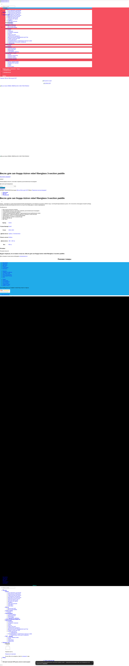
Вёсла (6, 25)
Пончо (9, 65)
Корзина (5, 271)
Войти (4, 12)
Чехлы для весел (12, 39)
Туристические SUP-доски (14, 12)
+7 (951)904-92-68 (7, 70)
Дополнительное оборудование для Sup (18, 37)
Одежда (7, 60)
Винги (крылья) (12, 49)
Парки (9, 64)
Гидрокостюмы (6, 284)
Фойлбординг (8, 47)
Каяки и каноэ (8, 44)
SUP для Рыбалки (12, 21)
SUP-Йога (10, 23)
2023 (12, 230)
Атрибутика (11, 641)
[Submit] (3, 589)
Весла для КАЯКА (12, 27)
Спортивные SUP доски (14, 14)
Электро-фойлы (12, 48)
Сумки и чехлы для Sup (14, 38)
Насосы (10, 33)
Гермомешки (11, 43)
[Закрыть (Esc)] (0, 664)
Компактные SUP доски (14, 16)
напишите (24, 656)
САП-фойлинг (6, 281)
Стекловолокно (16, 233)
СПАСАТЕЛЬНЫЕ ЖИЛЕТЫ (12, 619)
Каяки (9, 45)
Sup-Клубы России (7, 275)
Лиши (9, 30)
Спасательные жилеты (11, 59)
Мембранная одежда (13, 63)
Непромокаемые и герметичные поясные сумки (20, 40)
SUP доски (5, 280)
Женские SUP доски (13, 17)
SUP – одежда (9, 636)
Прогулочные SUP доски (14, 11)
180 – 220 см (12, 241)
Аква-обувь (11, 639)
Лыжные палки (12, 56)
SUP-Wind (10, 22)
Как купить (5, 262)
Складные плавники (13, 32)
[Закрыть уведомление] (92, 662)
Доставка (5, 265)
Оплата (4, 266)
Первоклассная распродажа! (39, 190)
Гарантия (5, 263)
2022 (10, 230)
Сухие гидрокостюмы (13, 61)
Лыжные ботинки (12, 58)
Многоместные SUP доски (14, 15)
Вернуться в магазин (10, 25)
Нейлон (10, 237)
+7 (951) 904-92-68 (4, 294)
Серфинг (10, 20)
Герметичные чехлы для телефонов (17, 42)
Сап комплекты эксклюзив (14, 10)
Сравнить (2, 189)
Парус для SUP (12, 34)
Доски (6, 9)
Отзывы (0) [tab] (6, 194)
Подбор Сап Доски (7, 272)
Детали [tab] (5, 193)
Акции (18, 68)
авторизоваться (23, 256)
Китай (10, 226)
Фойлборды (11, 50)
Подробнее (44, 663)
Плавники (10, 31)
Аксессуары (8, 28)
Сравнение (13, 68)
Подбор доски (6, 68)
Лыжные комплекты (13, 55)
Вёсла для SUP (12, 26)
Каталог (5, 590)
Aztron (10, 222)
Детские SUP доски (13, 18)
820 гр (10, 244)
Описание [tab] (5, 192)
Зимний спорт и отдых (10, 53)
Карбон (10, 233)
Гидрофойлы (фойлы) (13, 51)
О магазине (5, 267)
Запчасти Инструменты (14, 36)
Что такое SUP (6, 273)
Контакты (5, 268)
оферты (35, 585)
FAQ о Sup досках (7, 274)
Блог (4, 277)
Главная (2, 78)
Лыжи (9, 54)
